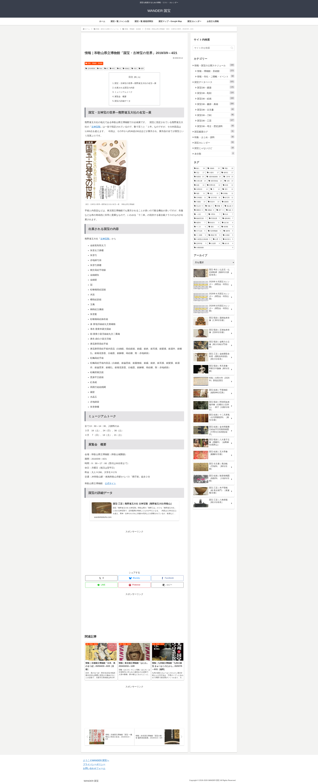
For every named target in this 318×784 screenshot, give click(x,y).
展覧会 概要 (120, 96)
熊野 (142, 68)
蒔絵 (100, 68)
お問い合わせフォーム (94, 768)
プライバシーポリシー (94, 764)
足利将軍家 (91, 68)
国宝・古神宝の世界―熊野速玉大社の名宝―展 (135, 83)
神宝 (113, 68)
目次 (131, 77)
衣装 (135, 68)
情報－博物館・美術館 (95, 63)
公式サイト (110, 483)
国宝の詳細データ (122, 101)
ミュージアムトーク (123, 92)
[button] (167, 585)
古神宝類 (95, 127)
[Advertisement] (134, 43)
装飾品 (127, 68)
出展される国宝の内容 (124, 88)
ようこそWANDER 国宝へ (96, 760)
